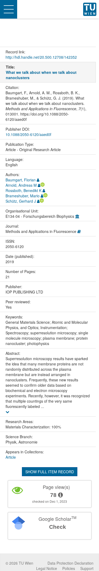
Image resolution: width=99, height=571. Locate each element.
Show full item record (49, 471)
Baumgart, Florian (21, 179)
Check (57, 527)
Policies (68, 568)
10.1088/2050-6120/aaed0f (28, 134)
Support (86, 568)
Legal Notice (46, 568)
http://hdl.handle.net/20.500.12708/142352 (41, 57)
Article (11, 457)
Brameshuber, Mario (23, 195)
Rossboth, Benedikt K (23, 190)
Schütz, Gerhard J (21, 201)
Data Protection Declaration (70, 563)
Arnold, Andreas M (21, 185)
